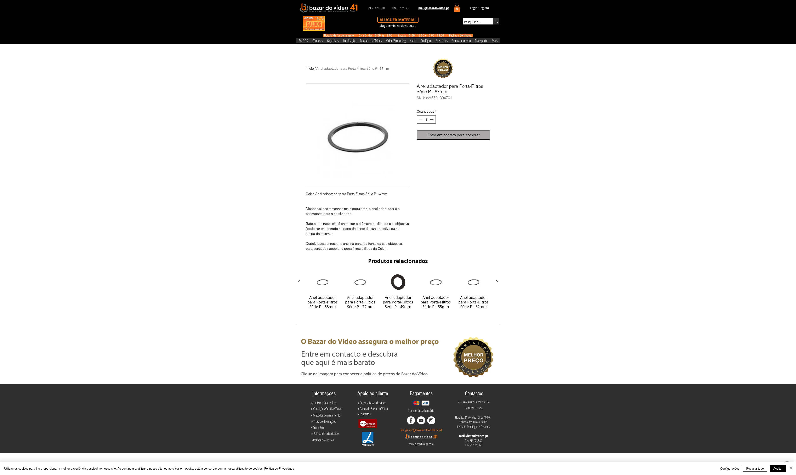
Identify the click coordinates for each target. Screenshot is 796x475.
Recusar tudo (755, 468)
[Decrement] (420, 119)
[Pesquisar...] (496, 21)
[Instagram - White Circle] (431, 420)
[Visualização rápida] (322, 282)
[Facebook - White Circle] (411, 420)
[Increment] (432, 119)
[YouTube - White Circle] (421, 420)
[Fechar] (791, 468)
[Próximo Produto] (497, 281)
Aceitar (778, 468)
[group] (398, 290)
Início (310, 68)
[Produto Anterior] (298, 281)
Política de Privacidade (279, 468)
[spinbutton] (426, 119)
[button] (457, 8)
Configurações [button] (729, 468)
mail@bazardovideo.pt (473, 436)
